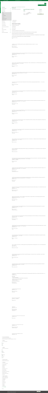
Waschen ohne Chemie (6, 29)
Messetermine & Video (4, 372)
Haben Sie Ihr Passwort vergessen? (5, 360)
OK (38, 391)
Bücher (6, 28)
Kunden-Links (3, 367)
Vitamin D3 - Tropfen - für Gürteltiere (15, 62)
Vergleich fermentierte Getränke (5, 373)
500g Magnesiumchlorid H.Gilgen (15, 100)
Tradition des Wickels (4, 370)
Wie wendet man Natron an (5, 368)
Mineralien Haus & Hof (6, 18)
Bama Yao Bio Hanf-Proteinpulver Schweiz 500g (16, 215)
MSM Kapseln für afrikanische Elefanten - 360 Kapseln (17, 196)
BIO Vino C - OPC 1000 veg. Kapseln (15, 244)
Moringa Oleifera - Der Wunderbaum (5, 371)
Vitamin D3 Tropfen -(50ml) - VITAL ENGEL (16, 119)
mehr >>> (21, 63)
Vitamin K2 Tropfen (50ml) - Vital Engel (15, 129)
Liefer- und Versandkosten (4, 341)
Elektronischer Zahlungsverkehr (5, 348)
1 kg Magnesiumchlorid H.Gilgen (15, 167)
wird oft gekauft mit (14, 21)
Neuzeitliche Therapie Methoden (6, 32)
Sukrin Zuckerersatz (4, 369)
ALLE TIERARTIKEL (6, 15)
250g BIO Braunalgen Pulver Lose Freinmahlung (16, 225)
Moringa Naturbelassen (6, 8)
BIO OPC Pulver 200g (14, 148)
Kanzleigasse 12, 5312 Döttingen (36, 0)
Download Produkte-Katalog (5, 363)
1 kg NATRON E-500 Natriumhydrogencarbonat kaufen (17, 177)
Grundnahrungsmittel (6, 25)
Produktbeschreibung (15, 20)
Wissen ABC (3, 374)
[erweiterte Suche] (45, 3)
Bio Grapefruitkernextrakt (14, 273)
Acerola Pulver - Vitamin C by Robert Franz (16, 72)
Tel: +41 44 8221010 (6, 0)
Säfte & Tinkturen (6, 11)
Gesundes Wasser (6, 22)
